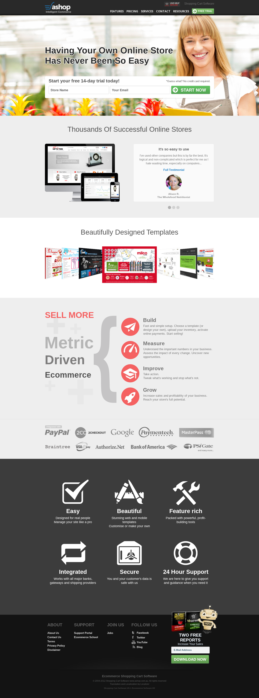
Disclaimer (53, 649)
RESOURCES (181, 11)
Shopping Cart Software (199, 3)
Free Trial (205, 11)
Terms (51, 641)
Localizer (144, 684)
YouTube (142, 642)
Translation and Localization (123, 684)
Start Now (193, 90)
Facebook (143, 632)
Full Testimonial (173, 169)
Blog (140, 647)
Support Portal (83, 632)
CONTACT (163, 11)
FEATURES (117, 11)
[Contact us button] (172, 5)
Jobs (110, 632)
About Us (53, 632)
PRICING (132, 11)
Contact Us (54, 637)
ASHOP (60, 7)
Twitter (141, 637)
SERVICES (147, 11)
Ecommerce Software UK (143, 688)
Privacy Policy (56, 645)
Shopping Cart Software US (117, 688)
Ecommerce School (86, 637)
